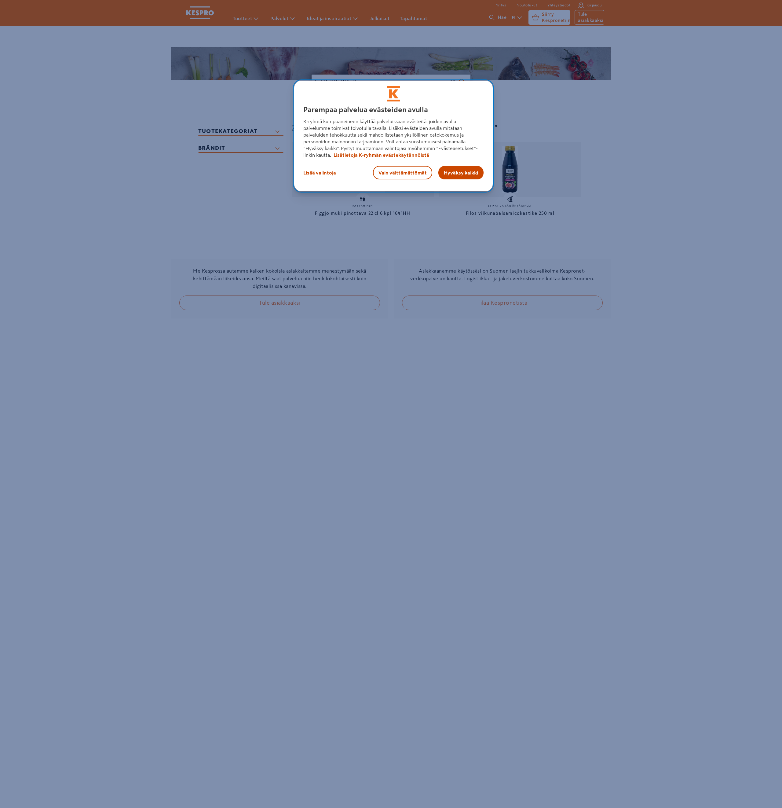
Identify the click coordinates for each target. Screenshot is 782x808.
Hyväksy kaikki (461, 172)
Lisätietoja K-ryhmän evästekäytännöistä (381, 154)
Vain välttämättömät (402, 172)
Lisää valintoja (319, 172)
